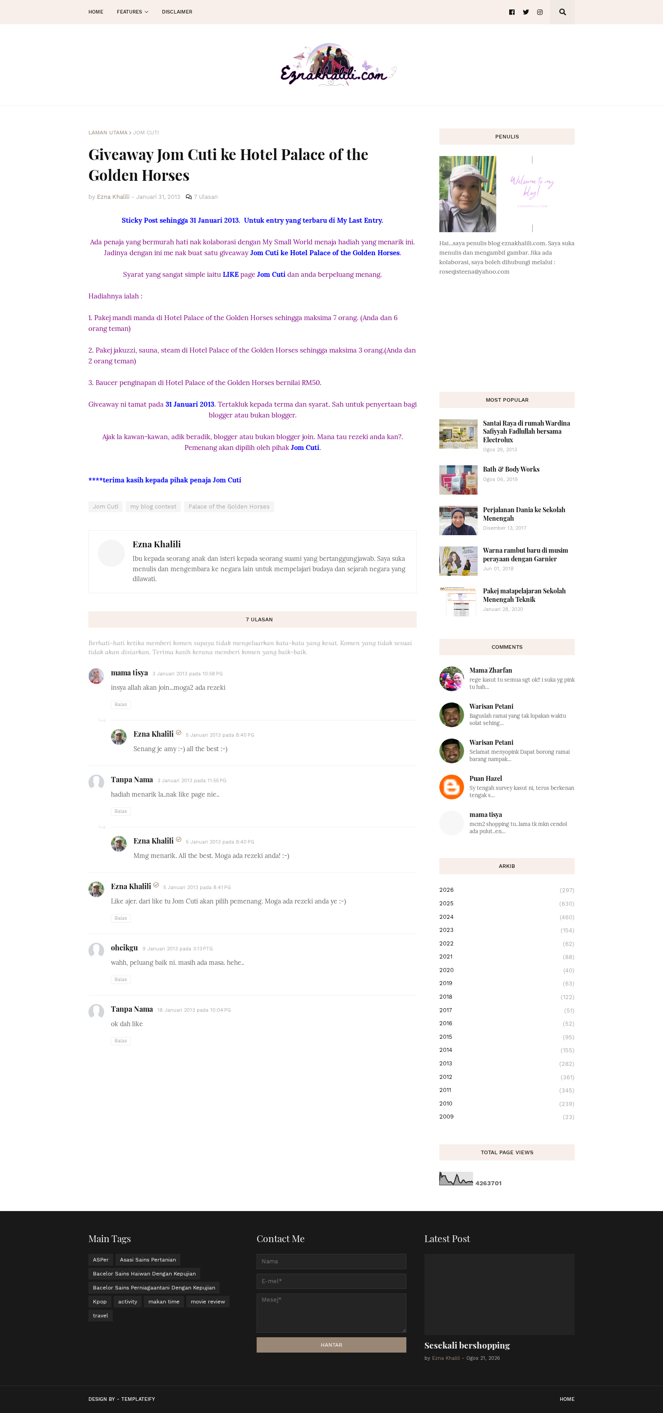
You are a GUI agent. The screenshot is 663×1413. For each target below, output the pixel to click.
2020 (507, 970)
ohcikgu (124, 947)
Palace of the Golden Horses (229, 506)
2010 (507, 1103)
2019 (507, 983)
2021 (507, 956)
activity (127, 1301)
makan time (164, 1301)
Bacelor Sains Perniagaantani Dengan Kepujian (154, 1288)
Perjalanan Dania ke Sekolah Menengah (524, 513)
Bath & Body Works (511, 469)
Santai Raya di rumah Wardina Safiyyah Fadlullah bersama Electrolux (526, 431)
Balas (121, 704)
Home (567, 1399)
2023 (507, 930)
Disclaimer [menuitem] (177, 12)
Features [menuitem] (129, 12)
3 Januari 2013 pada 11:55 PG (191, 781)
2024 (507, 917)
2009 (507, 1116)
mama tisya (129, 672)
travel (100, 1315)
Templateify (138, 1399)
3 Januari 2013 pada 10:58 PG (187, 674)
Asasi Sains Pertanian (148, 1260)
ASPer (101, 1260)
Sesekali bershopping (467, 1345)
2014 (507, 1050)
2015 (507, 1037)
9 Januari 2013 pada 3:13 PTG (178, 949)
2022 (507, 943)
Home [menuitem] (95, 12)
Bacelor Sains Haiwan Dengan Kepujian (144, 1274)
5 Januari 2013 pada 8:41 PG (197, 887)
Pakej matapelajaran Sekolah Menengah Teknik (524, 595)
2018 (507, 996)
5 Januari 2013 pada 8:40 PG (220, 735)
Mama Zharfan (491, 670)
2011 (507, 1090)
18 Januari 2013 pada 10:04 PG (194, 1010)
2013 (507, 1063)
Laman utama (108, 132)
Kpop (100, 1301)
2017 (507, 1010)
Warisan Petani (491, 706)
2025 (507, 903)
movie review (208, 1301)
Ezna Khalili (157, 544)
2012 (507, 1077)
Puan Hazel (486, 778)
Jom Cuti (146, 132)
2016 (507, 1023)
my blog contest (153, 506)
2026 (507, 890)
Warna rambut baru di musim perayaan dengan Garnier (525, 554)
